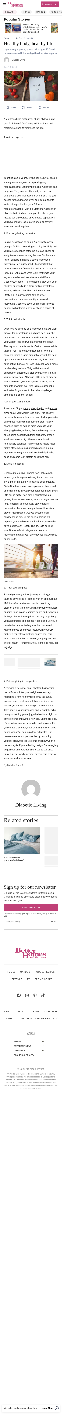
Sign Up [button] (48, 4)
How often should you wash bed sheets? (14, 859)
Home (7, 38)
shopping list (37, 408)
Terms (36, 1012)
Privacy (22, 1012)
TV (28, 979)
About (8, 1012)
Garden (40, 12)
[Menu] (4, 4)
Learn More (47, 1408)
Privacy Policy (41, 914)
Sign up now (31, 907)
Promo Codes (43, 979)
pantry (26, 408)
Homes (26, 12)
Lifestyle (18, 38)
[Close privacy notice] (56, 1408)
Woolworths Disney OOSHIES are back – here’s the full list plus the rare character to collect (35, 28)
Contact (10, 1018)
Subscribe (51, 1012)
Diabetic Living (18, 60)
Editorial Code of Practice (39, 1018)
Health (30, 38)
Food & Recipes (45, 972)
